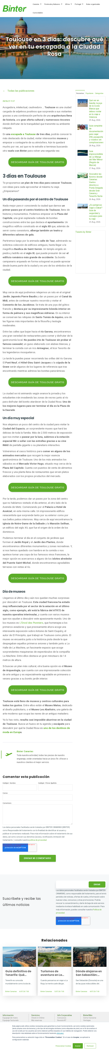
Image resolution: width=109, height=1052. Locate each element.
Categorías (99, 93)
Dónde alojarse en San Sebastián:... (89, 973)
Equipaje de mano (10, 1018)
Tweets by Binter (83, 232)
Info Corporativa (64, 1015)
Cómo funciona (89, 1018)
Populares (89, 93)
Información (8, 1015)
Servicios (35, 1015)
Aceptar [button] (78, 1046)
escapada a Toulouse (23, 134)
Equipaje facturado (11, 1020)
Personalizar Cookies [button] (63, 1046)
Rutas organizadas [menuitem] (93, 4)
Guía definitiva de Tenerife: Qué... (18, 973)
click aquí (60, 1033)
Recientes (80, 93)
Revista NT (61, 1020)
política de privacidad (38, 840)
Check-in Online (37, 1018)
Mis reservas (36, 1020)
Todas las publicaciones (20, 90)
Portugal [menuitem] (78, 4)
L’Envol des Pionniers (31, 622)
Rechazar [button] (90, 1046)
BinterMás (87, 1015)
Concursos (61, 1018)
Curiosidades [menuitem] (38, 13)
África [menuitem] (67, 4)
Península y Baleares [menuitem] (52, 4)
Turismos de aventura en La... (52, 973)
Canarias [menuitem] (36, 4)
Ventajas (87, 1020)
